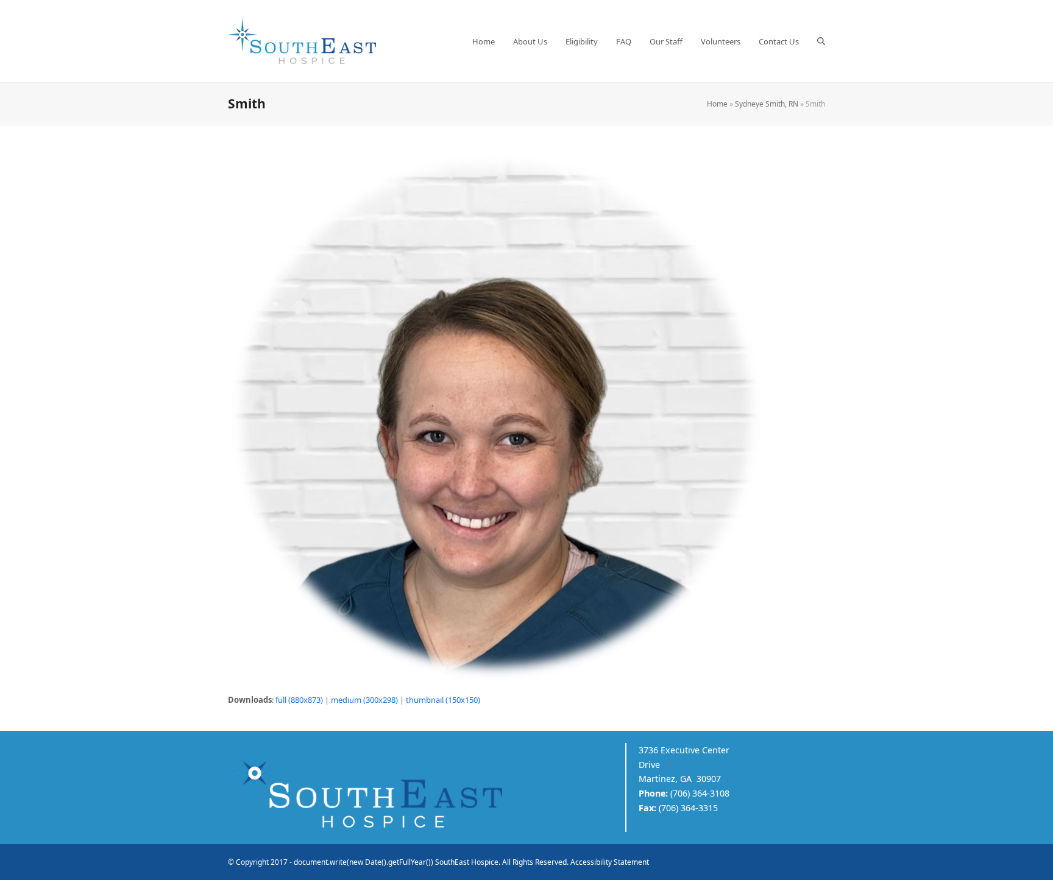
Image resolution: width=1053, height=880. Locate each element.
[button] (821, 41)
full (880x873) (299, 699)
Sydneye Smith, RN (766, 104)
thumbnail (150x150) (443, 699)
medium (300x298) (364, 699)
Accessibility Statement (609, 862)
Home (717, 104)
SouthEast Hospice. (467, 862)
